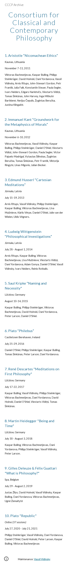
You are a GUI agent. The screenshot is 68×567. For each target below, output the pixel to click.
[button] (6, 560)
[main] (34, 26)
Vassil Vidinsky (42, 559)
